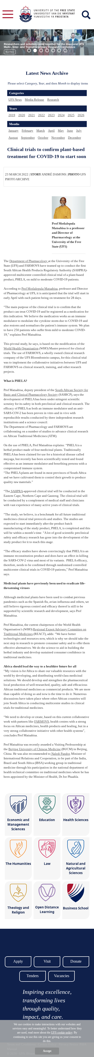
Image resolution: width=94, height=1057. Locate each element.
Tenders (33, 976)
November (58, 137)
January (13, 130)
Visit (47, 961)
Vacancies (61, 976)
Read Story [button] (10, 52)
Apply (18, 961)
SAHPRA (16, 491)
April (51, 130)
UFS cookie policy (61, 1032)
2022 (41, 115)
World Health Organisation (21, 348)
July (79, 130)
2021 (31, 115)
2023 (51, 115)
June (70, 130)
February (27, 130)
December (74, 137)
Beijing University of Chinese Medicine (34, 749)
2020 (21, 115)
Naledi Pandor (60, 753)
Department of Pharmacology (28, 261)
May (61, 130)
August (13, 137)
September (28, 137)
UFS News (15, 99)
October (43, 137)
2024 (61, 115)
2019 (11, 115)
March (40, 130)
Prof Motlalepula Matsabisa (39, 288)
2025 (71, 115)
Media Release (34, 99)
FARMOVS (41, 721)
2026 (81, 115)
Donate (75, 961)
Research (53, 99)
